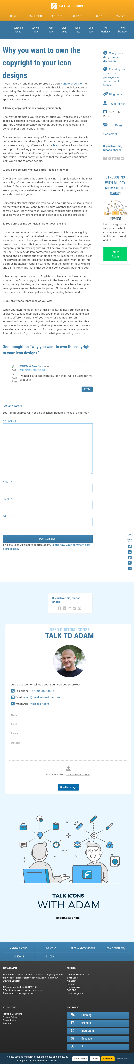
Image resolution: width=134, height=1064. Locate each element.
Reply (87, 389)
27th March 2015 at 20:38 (32, 370)
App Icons (50, 29)
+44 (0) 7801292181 (42, 690)
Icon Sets (77, 29)
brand (56, 145)
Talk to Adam (115, 254)
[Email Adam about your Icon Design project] (13, 697)
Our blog (86, 1015)
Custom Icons (36, 29)
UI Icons (51, 956)
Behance (86, 1038)
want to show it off (72, 83)
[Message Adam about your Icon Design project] (13, 703)
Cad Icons (90, 29)
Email (8, 498)
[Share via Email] (130, 569)
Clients (77, 16)
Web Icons (64, 29)
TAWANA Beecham (31, 366)
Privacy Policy (10, 1017)
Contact (121, 16)
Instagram (87, 1031)
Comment (10, 421)
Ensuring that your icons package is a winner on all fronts (114, 77)
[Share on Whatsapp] (119, 159)
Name (7, 481)
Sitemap (7, 1023)
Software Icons (18, 29)
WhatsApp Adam (25, 993)
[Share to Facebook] (130, 547)
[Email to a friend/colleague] (123, 159)
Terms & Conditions (12, 1014)
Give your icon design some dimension (115, 57)
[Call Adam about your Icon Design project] (13, 690)
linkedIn (86, 1023)
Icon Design (35, 16)
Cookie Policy (9, 1020)
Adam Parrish (117, 103)
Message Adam (39, 703)
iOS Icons (50, 948)
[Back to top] (130, 535)
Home (13, 16)
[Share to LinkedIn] (130, 557)
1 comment (110, 134)
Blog (99, 16)
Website (8, 515)
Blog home (116, 94)
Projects (56, 16)
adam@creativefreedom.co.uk (41, 697)
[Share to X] (130, 552)
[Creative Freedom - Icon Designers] (67, 8)
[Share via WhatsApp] (130, 563)
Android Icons (18, 948)
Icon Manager (122, 29)
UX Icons (19, 956)
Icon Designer (106, 29)
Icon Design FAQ (115, 948)
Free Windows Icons (83, 948)
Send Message (68, 787)
